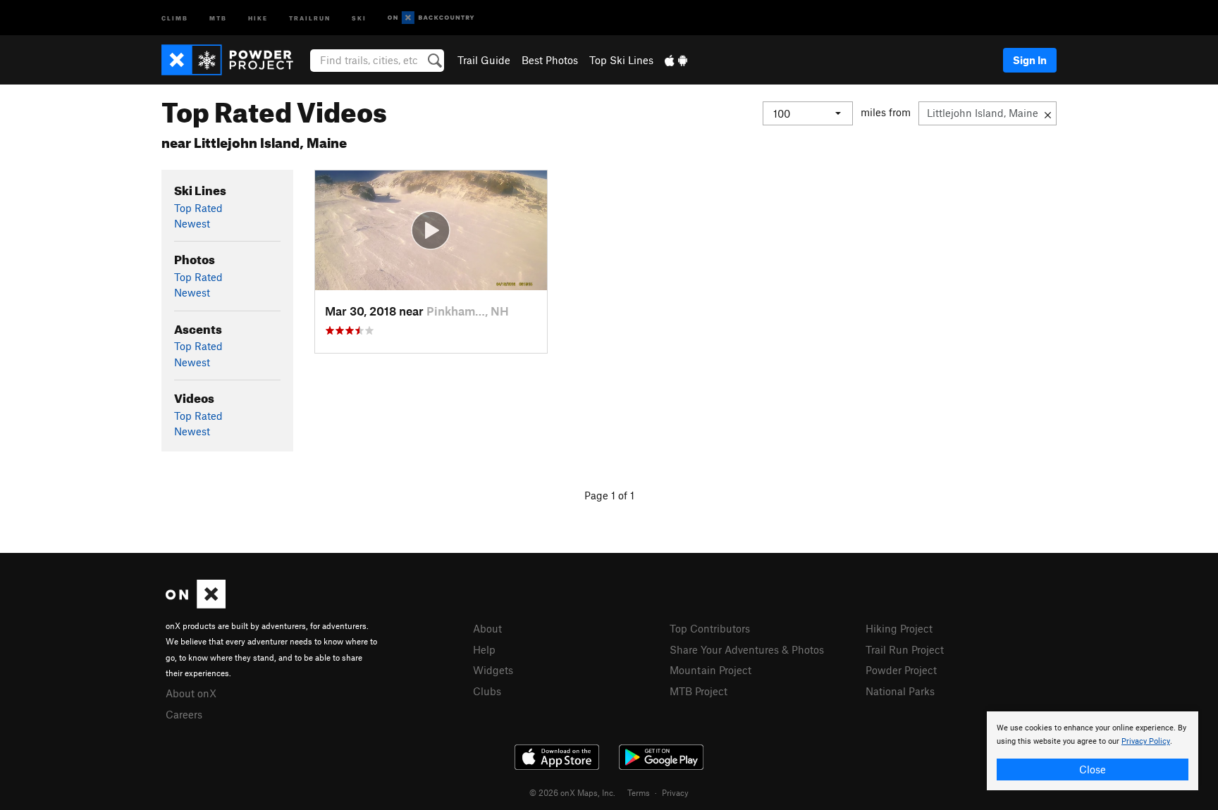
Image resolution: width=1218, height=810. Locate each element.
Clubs (487, 691)
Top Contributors (710, 628)
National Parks (900, 691)
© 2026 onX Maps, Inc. (572, 792)
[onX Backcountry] (431, 18)
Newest (192, 223)
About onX (191, 693)
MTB (218, 17)
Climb (174, 17)
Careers (184, 714)
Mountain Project (710, 669)
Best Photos (550, 60)
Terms (638, 792)
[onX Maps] (196, 604)
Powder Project (901, 669)
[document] (1092, 750)
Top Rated (198, 207)
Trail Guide (483, 60)
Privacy (675, 792)
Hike (258, 17)
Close (1092, 769)
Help (484, 649)
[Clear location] (1048, 113)
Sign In (1030, 60)
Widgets (493, 669)
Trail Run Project (905, 649)
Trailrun (310, 17)
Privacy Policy (1145, 741)
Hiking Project (899, 628)
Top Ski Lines (621, 60)
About (487, 628)
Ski (359, 17)
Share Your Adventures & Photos (747, 649)
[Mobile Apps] (676, 60)
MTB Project (698, 691)
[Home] (234, 59)
